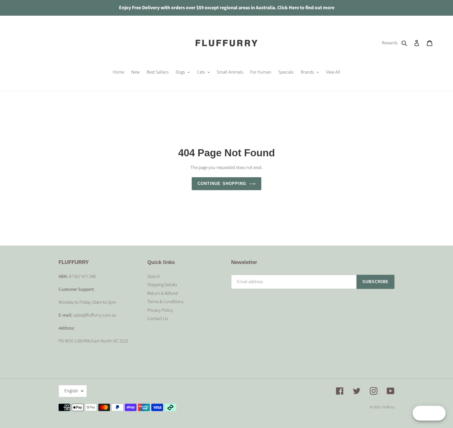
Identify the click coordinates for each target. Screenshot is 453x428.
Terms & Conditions (165, 301)
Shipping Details (162, 285)
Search (153, 276)
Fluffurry (388, 407)
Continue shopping (222, 183)
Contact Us (157, 318)
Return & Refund (162, 293)
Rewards (390, 43)
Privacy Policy (160, 310)
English (71, 391)
